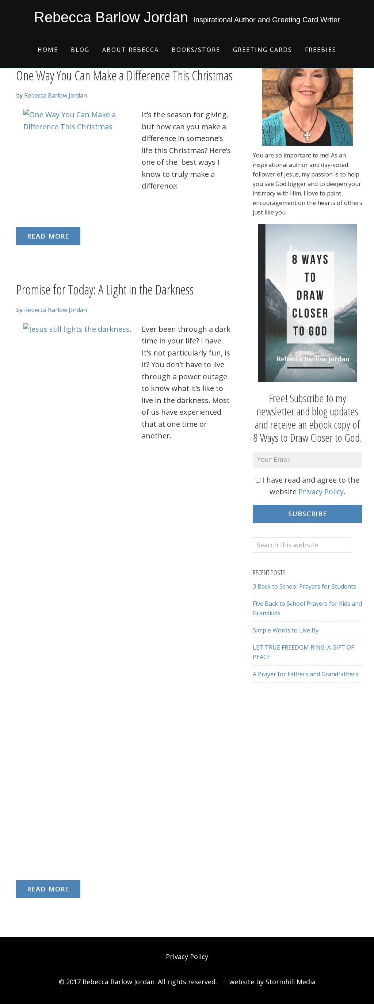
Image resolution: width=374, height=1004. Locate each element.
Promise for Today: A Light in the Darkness (105, 289)
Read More (48, 236)
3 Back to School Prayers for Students (304, 586)
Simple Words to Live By (285, 630)
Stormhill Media (291, 981)
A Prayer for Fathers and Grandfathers (305, 674)
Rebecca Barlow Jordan (111, 17)
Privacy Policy (321, 492)
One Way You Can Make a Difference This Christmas (124, 75)
